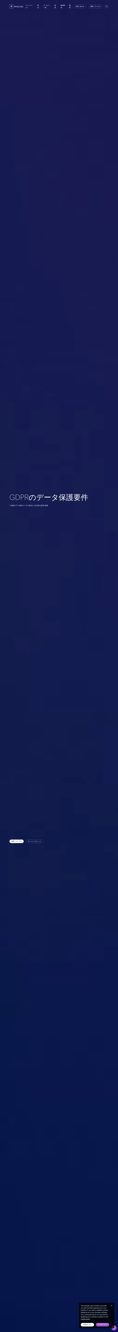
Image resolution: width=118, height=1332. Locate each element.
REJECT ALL (87, 1324)
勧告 (55, 6)
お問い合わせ (79, 6)
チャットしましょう (34, 841)
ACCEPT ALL (102, 1324)
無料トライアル (95, 6)
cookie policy (85, 1319)
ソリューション (29, 6)
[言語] (107, 6)
